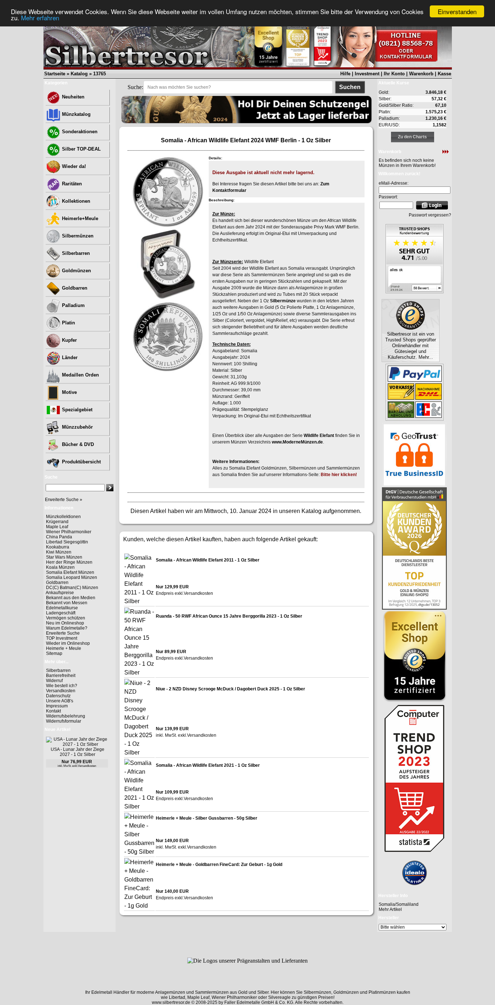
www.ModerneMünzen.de (297, 442)
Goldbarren (74, 288)
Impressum (57, 705)
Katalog (79, 73)
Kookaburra (57, 547)
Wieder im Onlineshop (68, 643)
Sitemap (54, 653)
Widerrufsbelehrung (65, 716)
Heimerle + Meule (63, 648)
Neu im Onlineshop (65, 623)
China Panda (59, 536)
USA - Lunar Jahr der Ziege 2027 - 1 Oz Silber (77, 752)
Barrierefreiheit (60, 675)
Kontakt (53, 711)
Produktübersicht (81, 461)
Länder (69, 357)
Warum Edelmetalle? (66, 628)
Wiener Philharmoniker (68, 531)
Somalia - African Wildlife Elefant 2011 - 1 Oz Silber (207, 560)
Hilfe (345, 73)
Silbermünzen (77, 236)
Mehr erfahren (40, 17)
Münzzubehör (77, 427)
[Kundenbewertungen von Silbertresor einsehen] (415, 291)
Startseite (54, 73)
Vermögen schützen (65, 618)
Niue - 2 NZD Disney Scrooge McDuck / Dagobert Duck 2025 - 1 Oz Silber (230, 688)
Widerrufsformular (63, 721)
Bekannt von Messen (66, 602)
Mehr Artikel (390, 909)
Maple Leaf (57, 526)
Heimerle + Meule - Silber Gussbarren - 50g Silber (206, 818)
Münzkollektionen (63, 516)
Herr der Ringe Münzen (69, 562)
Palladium (73, 305)
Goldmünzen (76, 270)
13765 (99, 73)
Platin (68, 322)
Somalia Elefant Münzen (70, 572)
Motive (69, 392)
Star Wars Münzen (64, 557)
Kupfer (69, 340)
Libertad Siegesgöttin (67, 541)
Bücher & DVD (77, 444)
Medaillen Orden (80, 375)
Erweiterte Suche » (63, 499)
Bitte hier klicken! (339, 474)
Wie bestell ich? (61, 685)
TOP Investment (61, 638)
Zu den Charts (412, 136)
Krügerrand (57, 521)
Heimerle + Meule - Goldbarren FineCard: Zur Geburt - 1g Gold (219, 864)
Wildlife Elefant (319, 435)
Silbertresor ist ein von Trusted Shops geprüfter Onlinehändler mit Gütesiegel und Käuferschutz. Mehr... (410, 345)
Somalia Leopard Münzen (71, 577)
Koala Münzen (60, 567)
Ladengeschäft (60, 612)
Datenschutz (58, 695)
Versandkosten (60, 690)
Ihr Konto (394, 73)
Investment (367, 73)
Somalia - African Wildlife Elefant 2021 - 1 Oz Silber (208, 765)
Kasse (444, 73)
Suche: (135, 87)
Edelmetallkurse (62, 607)
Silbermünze (283, 300)
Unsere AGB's (59, 700)
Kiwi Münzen (58, 552)
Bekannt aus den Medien (70, 597)
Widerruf (54, 680)
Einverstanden (457, 11)
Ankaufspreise (60, 592)
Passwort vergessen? (430, 215)
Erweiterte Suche (63, 633)
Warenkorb (421, 73)
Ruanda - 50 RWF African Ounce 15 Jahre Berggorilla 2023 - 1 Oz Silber (229, 616)
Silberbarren (75, 253)
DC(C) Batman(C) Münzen (72, 587)
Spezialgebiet (76, 409)
